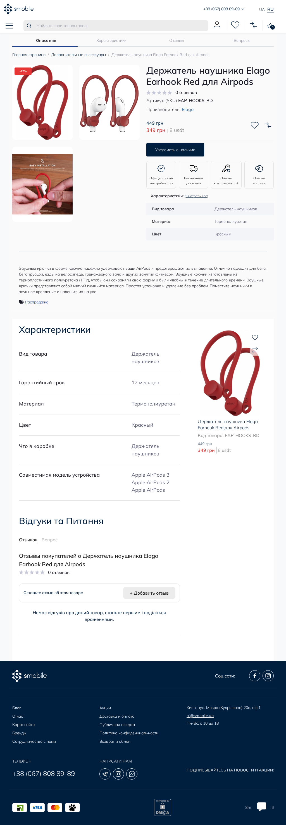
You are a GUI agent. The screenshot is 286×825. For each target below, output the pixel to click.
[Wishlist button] (254, 125)
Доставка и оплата (116, 716)
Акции (105, 707)
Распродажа (36, 302)
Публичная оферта (117, 724)
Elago (188, 109)
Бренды (19, 732)
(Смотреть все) (196, 196)
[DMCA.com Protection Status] (162, 807)
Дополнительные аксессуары (78, 54)
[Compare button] (268, 125)
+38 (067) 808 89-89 (43, 773)
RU (270, 9)
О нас (17, 716)
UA (262, 9)
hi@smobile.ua (200, 715)
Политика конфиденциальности (128, 732)
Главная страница (29, 54)
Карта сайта (23, 724)
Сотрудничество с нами (34, 741)
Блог (16, 707)
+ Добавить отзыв (149, 593)
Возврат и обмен (114, 741)
